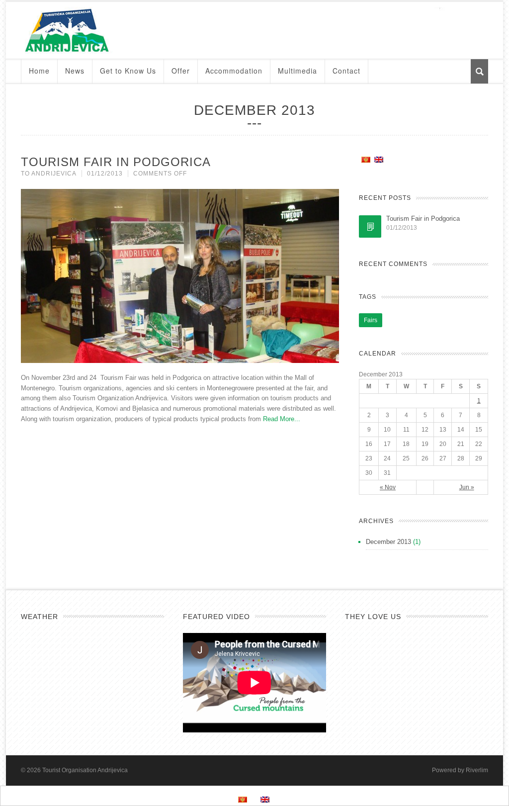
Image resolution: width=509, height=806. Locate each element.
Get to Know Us (128, 71)
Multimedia (297, 71)
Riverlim (477, 770)
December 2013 (388, 541)
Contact (346, 71)
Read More (278, 419)
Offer (180, 71)
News (75, 71)
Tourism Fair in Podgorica (116, 162)
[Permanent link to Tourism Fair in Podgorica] (370, 226)
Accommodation (233, 71)
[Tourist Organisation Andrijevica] (254, 30)
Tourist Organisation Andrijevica (85, 770)
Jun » (466, 487)
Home (39, 71)
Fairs (370, 320)
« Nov (388, 487)
